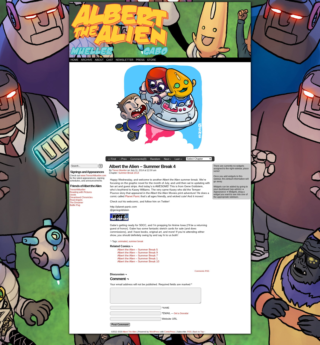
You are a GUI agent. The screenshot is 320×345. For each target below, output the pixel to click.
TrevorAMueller (77, 189)
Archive (86, 59)
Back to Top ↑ (199, 332)
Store (151, 59)
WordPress (154, 332)
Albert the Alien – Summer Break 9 (137, 252)
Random (155, 158)
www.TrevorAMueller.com (93, 175)
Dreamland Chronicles (81, 197)
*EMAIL (175, 313)
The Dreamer (76, 202)
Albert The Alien (129, 332)
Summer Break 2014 (128, 173)
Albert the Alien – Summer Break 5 (137, 249)
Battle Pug (75, 205)
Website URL (169, 318)
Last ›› (178, 158)
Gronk (73, 194)
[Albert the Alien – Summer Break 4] (160, 153)
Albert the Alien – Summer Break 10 (138, 261)
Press (140, 59)
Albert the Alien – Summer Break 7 (137, 255)
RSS (189, 332)
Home (74, 59)
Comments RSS (202, 271)
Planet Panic (132, 196)
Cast (109, 59)
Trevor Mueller (119, 170)
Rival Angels (76, 200)
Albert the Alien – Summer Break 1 (137, 258)
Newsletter (124, 59)
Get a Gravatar (181, 313)
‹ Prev (123, 158)
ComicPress (169, 332)
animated (123, 241)
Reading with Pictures (81, 192)
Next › (167, 158)
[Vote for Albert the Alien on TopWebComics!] (119, 219)
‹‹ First (112, 158)
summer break (136, 241)
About (99, 59)
